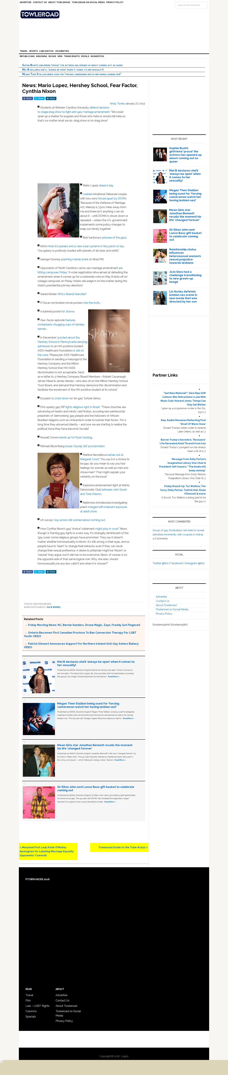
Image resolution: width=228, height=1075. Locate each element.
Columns (31, 1011)
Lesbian (87, 194)
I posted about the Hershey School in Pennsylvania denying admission (62, 342)
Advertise (161, 596)
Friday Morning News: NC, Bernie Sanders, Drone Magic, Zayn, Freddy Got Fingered (84, 625)
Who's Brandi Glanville (71, 294)
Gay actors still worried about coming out (79, 520)
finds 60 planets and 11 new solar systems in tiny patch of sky (86, 246)
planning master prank (74, 259)
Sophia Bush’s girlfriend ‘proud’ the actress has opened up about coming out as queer (72, 65)
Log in (125, 1056)
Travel (29, 995)
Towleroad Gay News (115, 14)
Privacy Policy (164, 613)
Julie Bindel (54, 607)
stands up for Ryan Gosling (75, 437)
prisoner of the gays (114, 237)
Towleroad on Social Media (172, 609)
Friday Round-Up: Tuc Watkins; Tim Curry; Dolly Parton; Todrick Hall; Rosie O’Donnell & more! (183, 490)
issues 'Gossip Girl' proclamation (85, 446)
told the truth (91, 302)
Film (28, 1000)
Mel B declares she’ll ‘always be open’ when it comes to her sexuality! (63, 69)
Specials (31, 1016)
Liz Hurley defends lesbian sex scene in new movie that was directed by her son (183, 296)
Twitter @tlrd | (161, 563)
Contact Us (162, 601)
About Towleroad (166, 605)
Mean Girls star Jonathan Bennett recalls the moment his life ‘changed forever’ (185, 215)
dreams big (106, 185)
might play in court (106, 528)
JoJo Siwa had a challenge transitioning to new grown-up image (185, 276)
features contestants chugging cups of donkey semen (61, 324)
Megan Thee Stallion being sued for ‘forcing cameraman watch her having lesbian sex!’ (71, 74)
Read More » (114, 677)
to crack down (60, 398)
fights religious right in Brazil (82, 407)
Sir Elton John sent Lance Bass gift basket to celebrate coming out (185, 234)
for (67, 311)
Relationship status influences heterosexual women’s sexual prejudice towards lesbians (185, 256)
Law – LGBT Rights (38, 1005)
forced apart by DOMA (112, 198)
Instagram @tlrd (194, 563)
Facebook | (177, 563)
